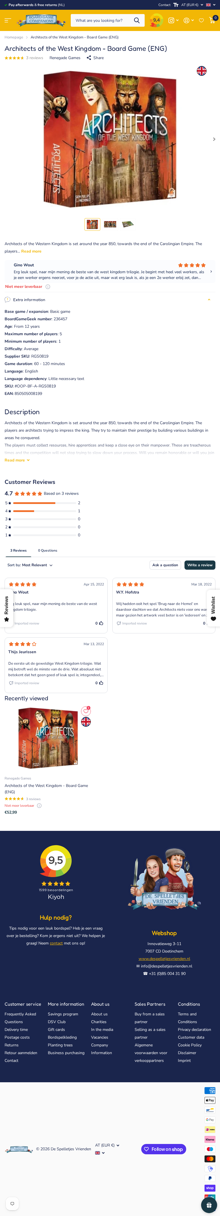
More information (66, 1004)
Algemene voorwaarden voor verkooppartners (151, 1052)
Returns (12, 1045)
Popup (48, 286)
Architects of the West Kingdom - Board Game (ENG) (46, 788)
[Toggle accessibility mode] (175, 5)
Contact (164, 5)
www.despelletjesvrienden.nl (164, 958)
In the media (102, 1029)
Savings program (63, 1014)
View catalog (8, 20)
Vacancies (99, 1037)
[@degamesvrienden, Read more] (173, 20)
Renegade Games (65, 58)
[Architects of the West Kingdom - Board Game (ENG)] (48, 738)
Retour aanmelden (21, 1053)
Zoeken (137, 20)
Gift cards (56, 1029)
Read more (31, 251)
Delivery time (16, 1029)
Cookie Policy (190, 1045)
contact (56, 943)
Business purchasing (66, 1053)
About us (100, 1004)
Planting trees (60, 1045)
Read (15, 460)
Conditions (189, 1004)
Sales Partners (150, 1004)
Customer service (23, 1004)
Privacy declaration (194, 1029)
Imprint (184, 1060)
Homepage (14, 37)
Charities (99, 1022)
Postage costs (17, 1037)
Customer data (191, 1037)
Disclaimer (187, 1053)
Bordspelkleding (62, 1037)
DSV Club (57, 1022)
